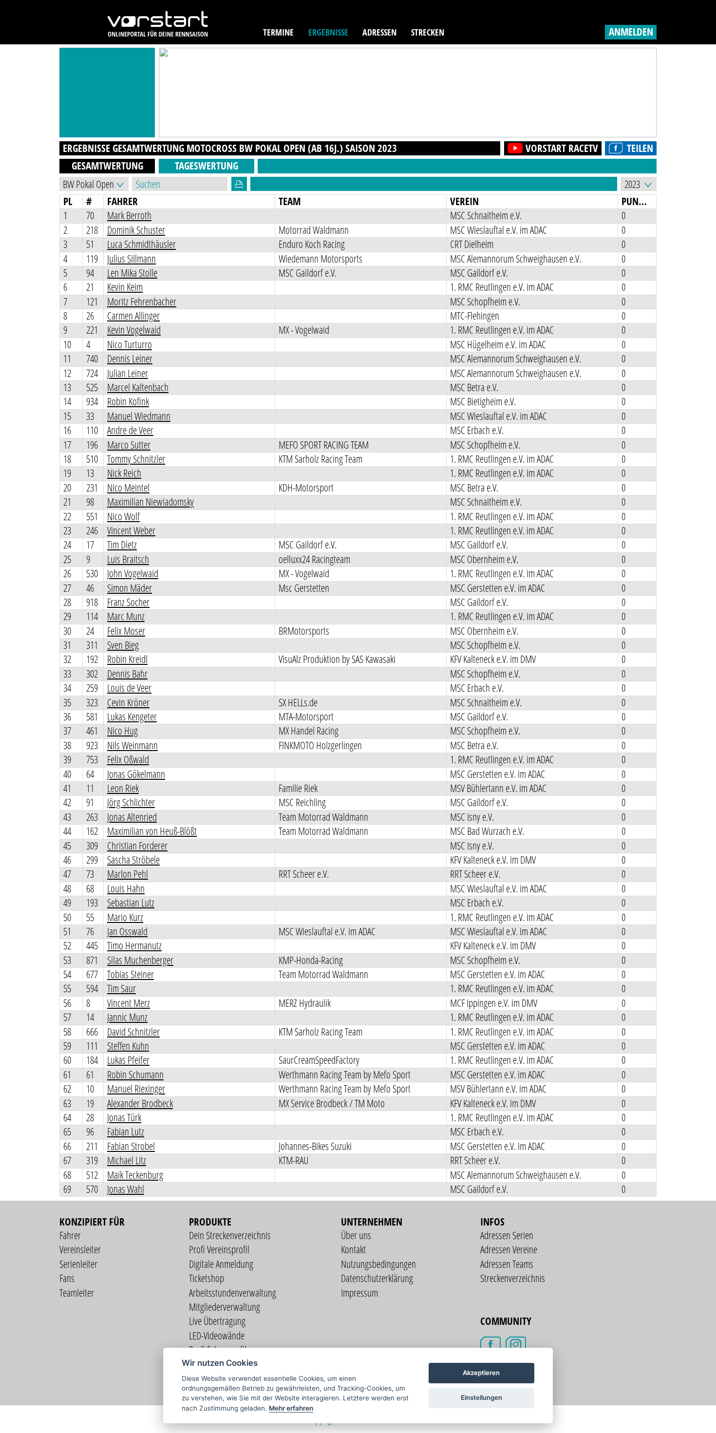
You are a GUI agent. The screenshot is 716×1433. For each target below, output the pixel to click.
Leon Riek (123, 788)
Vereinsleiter (80, 1249)
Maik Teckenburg (135, 1175)
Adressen (379, 32)
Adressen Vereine (508, 1249)
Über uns (356, 1235)
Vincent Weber (131, 530)
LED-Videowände (217, 1335)
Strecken (427, 32)
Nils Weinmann (132, 745)
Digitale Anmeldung (221, 1264)
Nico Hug (122, 730)
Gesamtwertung (107, 165)
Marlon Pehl (127, 874)
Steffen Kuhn (128, 1046)
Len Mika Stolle (132, 273)
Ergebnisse (328, 32)
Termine (278, 32)
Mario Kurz (125, 917)
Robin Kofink (128, 401)
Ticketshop (206, 1278)
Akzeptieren (481, 1372)
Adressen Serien (506, 1235)
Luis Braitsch (128, 559)
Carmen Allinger (133, 315)
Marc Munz (126, 616)
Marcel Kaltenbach (138, 387)
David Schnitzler (133, 1031)
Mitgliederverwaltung (224, 1307)
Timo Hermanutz (134, 945)
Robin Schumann (135, 1074)
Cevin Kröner (128, 702)
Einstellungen (481, 1397)
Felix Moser (126, 631)
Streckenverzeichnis (512, 1278)
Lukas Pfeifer (128, 1060)
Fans (67, 1278)
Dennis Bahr (127, 673)
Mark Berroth (129, 215)
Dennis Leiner (129, 358)
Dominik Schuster (136, 230)
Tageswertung (206, 165)
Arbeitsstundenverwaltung (232, 1293)
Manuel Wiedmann (138, 416)
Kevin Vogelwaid (134, 330)
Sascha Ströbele (133, 860)
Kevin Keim (125, 287)
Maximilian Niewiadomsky (150, 502)
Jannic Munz (127, 1017)
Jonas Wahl (125, 1189)
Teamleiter (76, 1293)
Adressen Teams (506, 1264)
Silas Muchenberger (140, 960)
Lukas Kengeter (132, 716)
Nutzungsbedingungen (378, 1264)
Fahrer (70, 1235)
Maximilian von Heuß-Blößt (152, 831)
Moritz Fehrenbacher (141, 301)
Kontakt (353, 1249)
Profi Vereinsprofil (219, 1249)
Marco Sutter (129, 445)
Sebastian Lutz (130, 902)
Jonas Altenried (132, 817)
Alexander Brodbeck (140, 1103)
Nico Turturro (129, 344)
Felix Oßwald (128, 759)
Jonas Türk (124, 1117)
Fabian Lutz (125, 1131)
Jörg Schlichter (131, 802)
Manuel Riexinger (136, 1088)
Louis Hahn (126, 888)
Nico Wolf (123, 516)
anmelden (631, 31)
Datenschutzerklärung (377, 1278)
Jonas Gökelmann (136, 774)
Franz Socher (128, 602)
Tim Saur (121, 988)
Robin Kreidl (127, 659)
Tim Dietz (122, 544)
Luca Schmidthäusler (141, 244)
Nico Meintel (128, 487)
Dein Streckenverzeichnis (230, 1235)
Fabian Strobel (131, 1146)
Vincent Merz (128, 1003)
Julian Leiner (127, 373)
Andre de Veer (130, 430)
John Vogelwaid (132, 573)
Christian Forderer (137, 845)
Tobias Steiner (130, 974)
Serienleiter (78, 1264)
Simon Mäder (129, 588)
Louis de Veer (129, 688)
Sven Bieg (123, 645)
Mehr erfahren (291, 1408)
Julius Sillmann (131, 258)
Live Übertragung (217, 1321)
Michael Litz (126, 1160)
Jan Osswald (127, 931)
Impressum (359, 1293)
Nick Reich (124, 473)
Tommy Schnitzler (136, 459)
